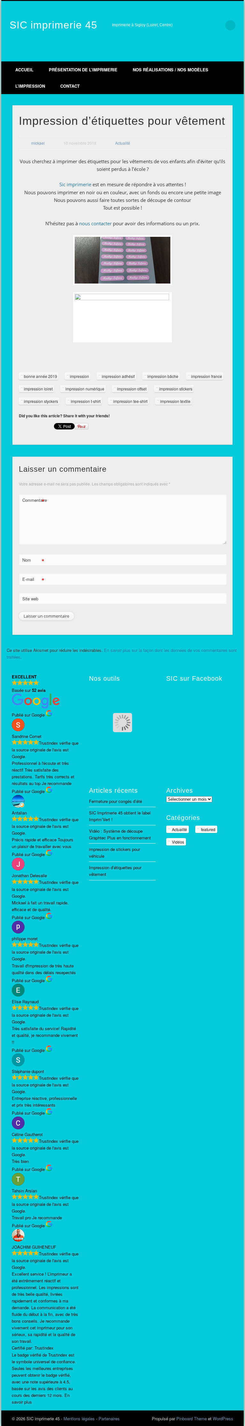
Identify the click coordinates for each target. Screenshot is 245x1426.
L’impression (30, 86)
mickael (38, 143)
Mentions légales (79, 1418)
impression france (206, 376)
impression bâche (162, 376)
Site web (30, 599)
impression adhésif (118, 376)
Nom (33, 561)
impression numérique (84, 388)
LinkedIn (237, 55)
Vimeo (210, 55)
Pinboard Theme (191, 1418)
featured (208, 829)
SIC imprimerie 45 (53, 25)
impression (79, 376)
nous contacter (95, 223)
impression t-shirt (85, 401)
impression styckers (41, 401)
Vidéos (178, 842)
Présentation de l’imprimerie (83, 70)
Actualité (122, 143)
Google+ (223, 55)
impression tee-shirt (130, 401)
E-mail (33, 580)
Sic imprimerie (75, 184)
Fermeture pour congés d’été (115, 801)
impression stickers (175, 388)
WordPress (223, 1418)
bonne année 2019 (40, 376)
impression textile (175, 401)
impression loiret (38, 388)
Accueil (24, 70)
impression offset (131, 388)
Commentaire (33, 501)
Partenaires (109, 1418)
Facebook (196, 55)
